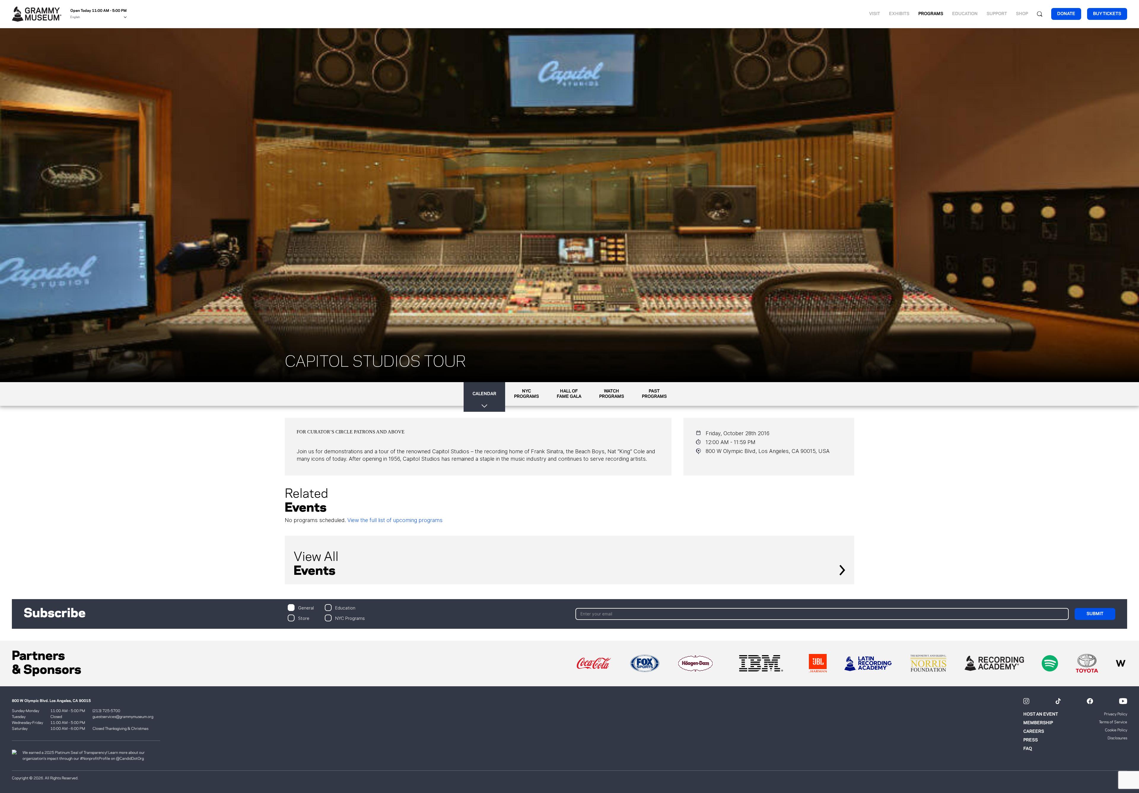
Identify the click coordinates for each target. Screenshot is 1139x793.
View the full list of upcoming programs (395, 520)
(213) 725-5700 (106, 711)
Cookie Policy (1116, 730)
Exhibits (899, 14)
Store (303, 617)
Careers (1033, 732)
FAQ (1027, 749)
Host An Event (1040, 714)
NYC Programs (350, 617)
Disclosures (1117, 738)
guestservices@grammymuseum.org (123, 717)
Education (965, 14)
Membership (1038, 723)
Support (997, 14)
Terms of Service (1113, 722)
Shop (1022, 14)
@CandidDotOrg (130, 758)
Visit (874, 14)
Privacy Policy (1115, 714)
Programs (930, 14)
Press (1030, 740)
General (306, 607)
